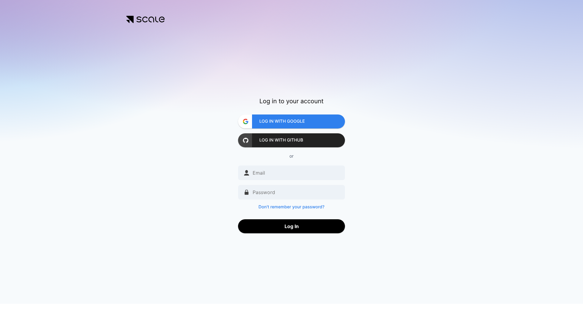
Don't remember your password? (291, 207)
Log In (292, 226)
